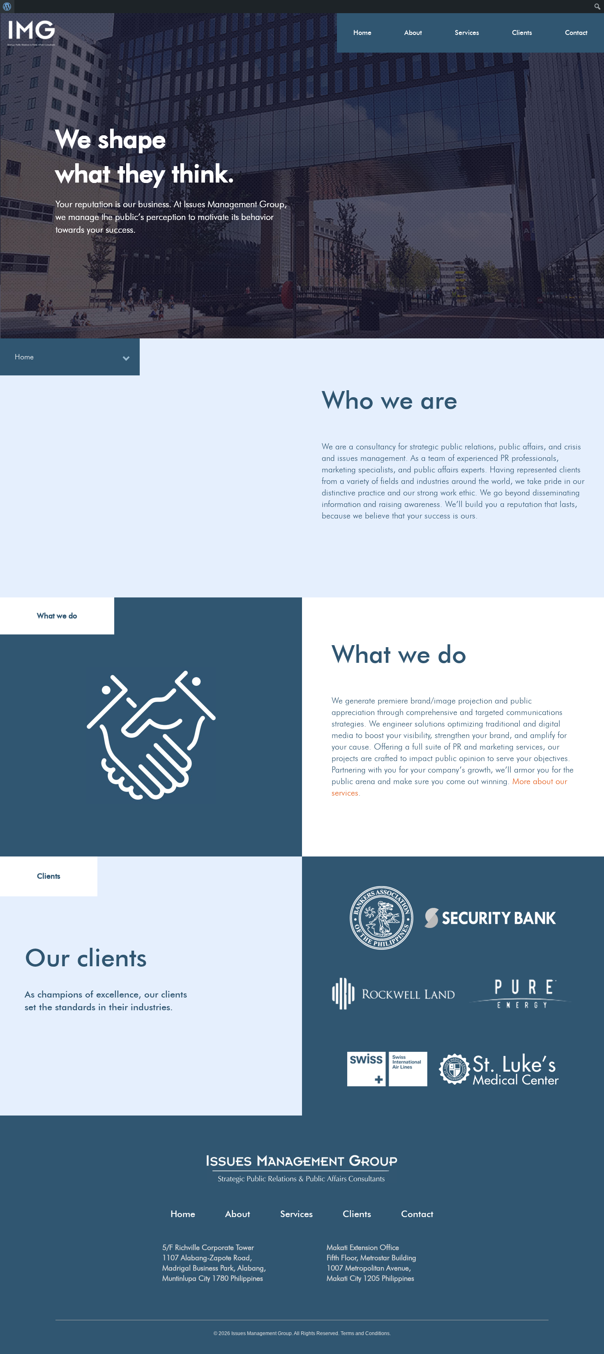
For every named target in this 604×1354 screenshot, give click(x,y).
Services (467, 33)
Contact (576, 33)
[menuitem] (7, 6)
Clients (522, 33)
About (413, 33)
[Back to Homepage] (31, 33)
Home (362, 33)
